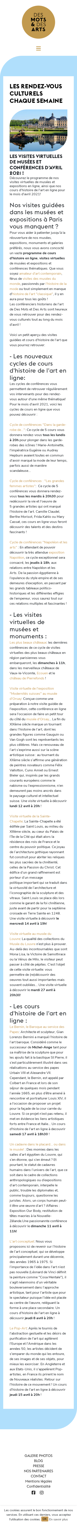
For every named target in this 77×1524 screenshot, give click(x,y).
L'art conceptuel (22, 1241)
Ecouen (42, 673)
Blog (38, 1461)
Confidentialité (38, 1486)
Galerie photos (38, 1456)
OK (45, 1519)
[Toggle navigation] (38, 50)
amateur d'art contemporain (39, 273)
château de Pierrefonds (27, 678)
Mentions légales (38, 1481)
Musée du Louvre (23, 944)
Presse (38, 1466)
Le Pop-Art (18, 1328)
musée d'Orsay (37, 719)
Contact (38, 1476)
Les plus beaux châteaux (28, 642)
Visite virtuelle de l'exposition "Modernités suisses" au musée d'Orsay (33, 693)
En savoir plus (58, 1519)
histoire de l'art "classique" (32, 294)
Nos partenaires (38, 1471)
